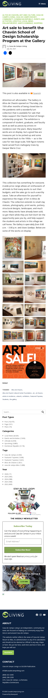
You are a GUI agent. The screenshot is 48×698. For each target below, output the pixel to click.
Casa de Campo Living (18, 46)
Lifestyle (17, 21)
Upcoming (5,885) (11, 443)
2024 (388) (8, 479)
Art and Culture (27, 15)
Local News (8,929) (11, 436)
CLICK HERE (24, 581)
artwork (18, 396)
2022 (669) (8, 484)
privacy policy (29, 556)
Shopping (38, 23)
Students (5, 399)
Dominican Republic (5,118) (14, 446)
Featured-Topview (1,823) (14, 460)
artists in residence (8, 396)
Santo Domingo (25, 23)
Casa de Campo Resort (26, 17)
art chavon (39, 393)
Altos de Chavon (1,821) (13, 463)
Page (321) (8, 424)
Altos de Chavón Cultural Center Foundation (17, 393)
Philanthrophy (9, 23)
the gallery (13, 399)
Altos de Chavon (10, 15)
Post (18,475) (9, 422)
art (33, 393)
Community (7, 19)
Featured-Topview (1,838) (14, 457)
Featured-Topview (36, 396)
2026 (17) (7, 474)
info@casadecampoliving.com (13, 671)
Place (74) (8, 427)
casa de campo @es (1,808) (14, 465)
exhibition (26, 396)
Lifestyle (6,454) (10, 441)
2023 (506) (8, 482)
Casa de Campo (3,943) (13, 455)
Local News (27, 21)
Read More (8, 652)
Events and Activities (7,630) (14, 438)
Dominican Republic (23, 19)
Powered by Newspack (10, 694)
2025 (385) (8, 477)
